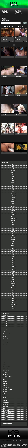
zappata (13, 170)
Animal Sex (17, 9)
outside (13, 250)
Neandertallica (6, 358)
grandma (13, 239)
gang (14, 227)
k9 (13, 185)
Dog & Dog (5, 350)
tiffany (14, 191)
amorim (13, 210)
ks (13, 252)
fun (13, 292)
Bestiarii (4, 346)
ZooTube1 (17, 12)
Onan (4, 418)
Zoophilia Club (6, 366)
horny (13, 287)
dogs (14, 224)
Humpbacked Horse (7, 376)
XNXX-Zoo (5, 397)
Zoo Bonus (4, 15)
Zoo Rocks (4, 11)
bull (13, 243)
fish (13, 229)
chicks (14, 203)
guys (14, 254)
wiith (13, 294)
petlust (13, 245)
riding (13, 277)
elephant (13, 197)
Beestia (4, 18)
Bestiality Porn (5, 20)
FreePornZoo (5, 402)
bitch (14, 308)
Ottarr (4, 353)
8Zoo (4, 393)
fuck (13, 306)
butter (14, 222)
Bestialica (5, 406)
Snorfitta (4, 381)
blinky (14, 279)
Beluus (4, 408)
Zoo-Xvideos (18, 11)
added (14, 166)
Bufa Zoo (4, 395)
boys (13, 264)
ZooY (4, 379)
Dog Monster (5, 362)
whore (14, 233)
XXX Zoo (4, 391)
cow (13, 262)
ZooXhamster (18, 10)
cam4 (14, 285)
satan (14, 248)
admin (14, 164)
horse (13, 298)
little (14, 266)
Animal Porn (5, 12)
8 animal (17, 5)
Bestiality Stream (6, 412)
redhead (13, 271)
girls (14, 214)
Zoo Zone (4, 10)
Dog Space (5, 364)
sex (14, 187)
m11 (13, 258)
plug (6, 39)
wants (14, 273)
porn (13, 212)
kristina (13, 220)
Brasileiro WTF (6, 387)
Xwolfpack (4, 19)
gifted (14, 296)
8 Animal (4, 385)
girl (14, 195)
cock (13, 216)
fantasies (13, 201)
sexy (13, 193)
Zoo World (5, 416)
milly (14, 208)
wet (13, 290)
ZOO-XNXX (4, 17)
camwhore (14, 304)
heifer (14, 269)
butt (4, 39)
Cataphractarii (18, 13)
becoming (14, 218)
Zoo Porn (4, 414)
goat (13, 241)
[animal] (13, 235)
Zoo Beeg (5, 374)
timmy (14, 189)
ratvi (13, 168)
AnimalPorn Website (7, 389)
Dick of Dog (5, 368)
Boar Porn (5, 355)
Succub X (4, 400)
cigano (13, 281)
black (14, 180)
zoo (14, 260)
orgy (14, 176)
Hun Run (4, 372)
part (14, 174)
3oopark (4, 383)
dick (14, 300)
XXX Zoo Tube (6, 410)
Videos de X (5, 360)
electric (13, 231)
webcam (13, 283)
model (14, 302)
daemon (13, 182)
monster (13, 206)
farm (14, 199)
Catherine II (4, 9)
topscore (13, 237)
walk (13, 178)
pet (13, 275)
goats (14, 256)
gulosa (13, 172)
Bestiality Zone (6, 370)
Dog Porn (4, 348)
